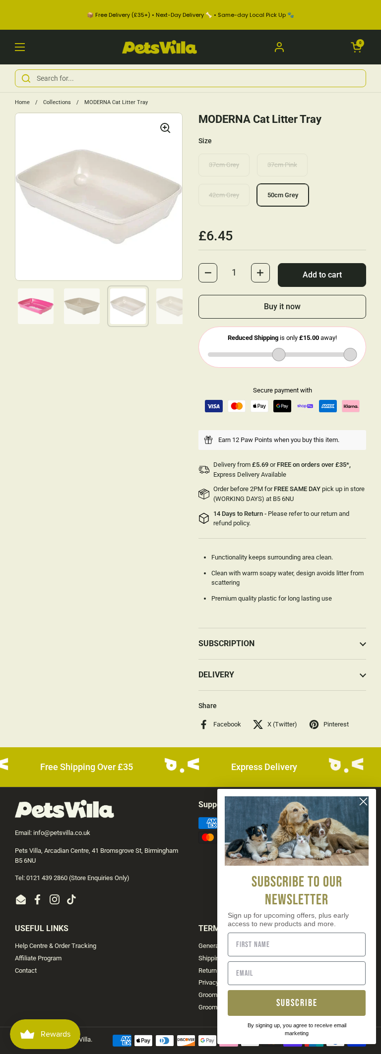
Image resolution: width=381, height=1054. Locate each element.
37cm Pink (282, 164)
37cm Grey (224, 164)
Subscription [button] (226, 643)
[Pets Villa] (159, 47)
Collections (57, 102)
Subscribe (297, 1003)
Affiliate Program (38, 958)
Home (22, 102)
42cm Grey (224, 195)
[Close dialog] (363, 801)
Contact (26, 970)
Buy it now (282, 306)
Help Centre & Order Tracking (55, 945)
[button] (356, 47)
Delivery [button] (216, 674)
